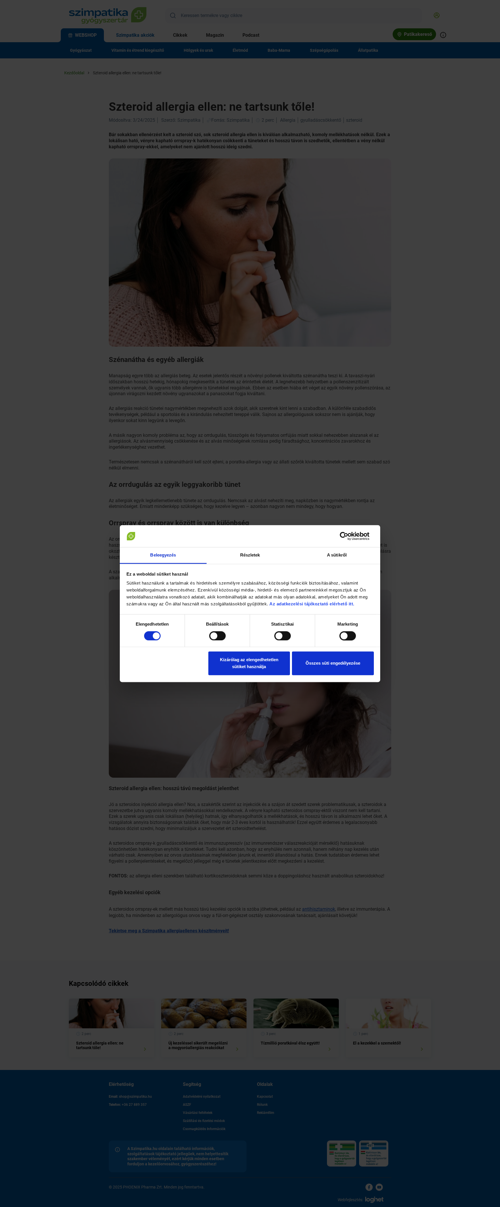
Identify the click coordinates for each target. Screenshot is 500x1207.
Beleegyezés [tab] (163, 555)
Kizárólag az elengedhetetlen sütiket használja (249, 663)
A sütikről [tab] (337, 555)
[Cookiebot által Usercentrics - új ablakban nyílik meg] (348, 536)
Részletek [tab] (250, 555)
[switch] (217, 635)
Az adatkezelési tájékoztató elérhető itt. (312, 604)
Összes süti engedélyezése (333, 663)
